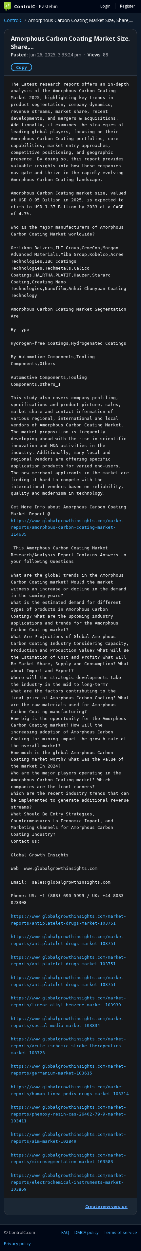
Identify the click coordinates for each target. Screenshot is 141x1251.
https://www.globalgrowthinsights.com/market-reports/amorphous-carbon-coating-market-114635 (68, 527)
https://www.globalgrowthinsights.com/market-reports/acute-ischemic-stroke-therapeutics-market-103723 (68, 1045)
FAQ (65, 1232)
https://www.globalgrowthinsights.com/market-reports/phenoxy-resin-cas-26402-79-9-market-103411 (68, 1114)
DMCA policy (86, 1232)
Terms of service (120, 1232)
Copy (21, 67)
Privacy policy (17, 1243)
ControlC (13, 20)
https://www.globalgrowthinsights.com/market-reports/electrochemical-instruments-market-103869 (68, 1182)
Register (127, 6)
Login (105, 6)
